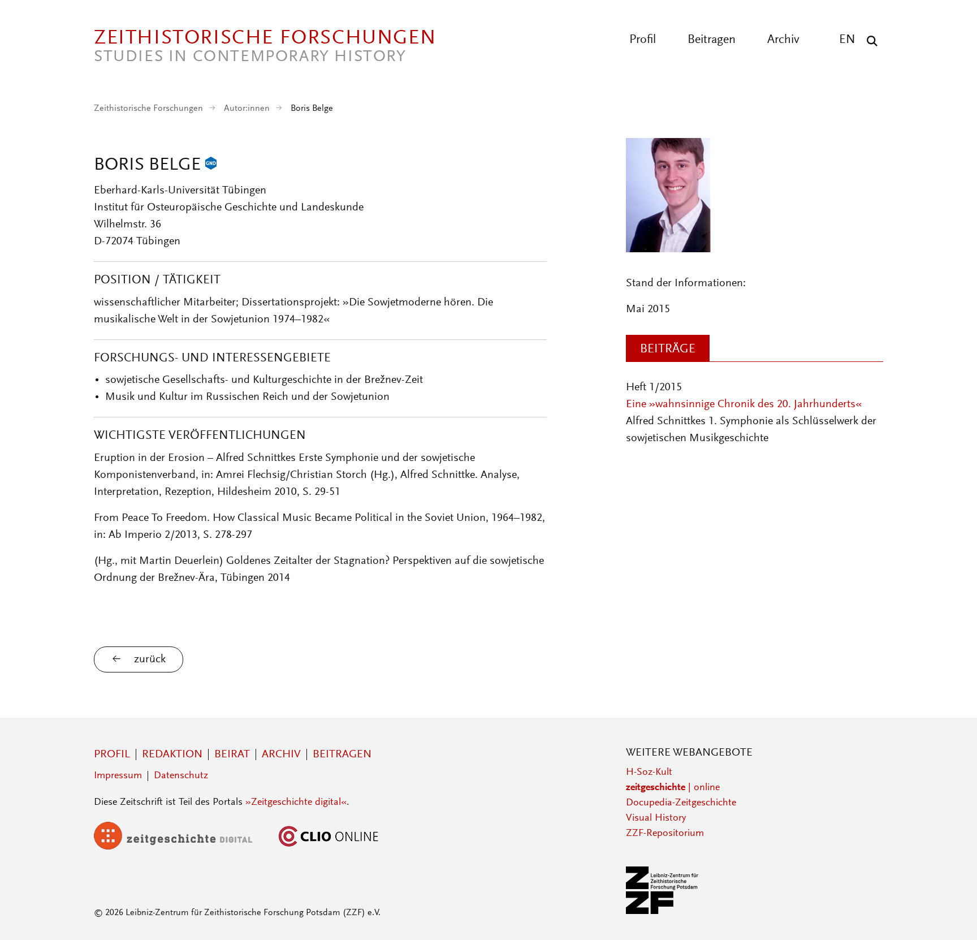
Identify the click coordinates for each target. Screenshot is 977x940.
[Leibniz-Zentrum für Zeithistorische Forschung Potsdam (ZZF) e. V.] (662, 912)
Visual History (656, 818)
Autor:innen (247, 108)
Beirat (232, 754)
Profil (642, 40)
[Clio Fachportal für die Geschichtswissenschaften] (328, 847)
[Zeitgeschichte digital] (181, 847)
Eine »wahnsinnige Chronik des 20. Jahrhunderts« (744, 404)
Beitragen (712, 40)
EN (847, 40)
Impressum (118, 776)
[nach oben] (947, 910)
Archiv (783, 40)
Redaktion (172, 754)
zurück (150, 659)
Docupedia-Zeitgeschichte (681, 803)
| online (673, 788)
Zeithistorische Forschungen (148, 108)
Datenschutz (181, 776)
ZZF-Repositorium (665, 834)
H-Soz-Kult (649, 772)
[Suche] (869, 40)
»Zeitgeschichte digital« (296, 802)
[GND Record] (211, 166)
